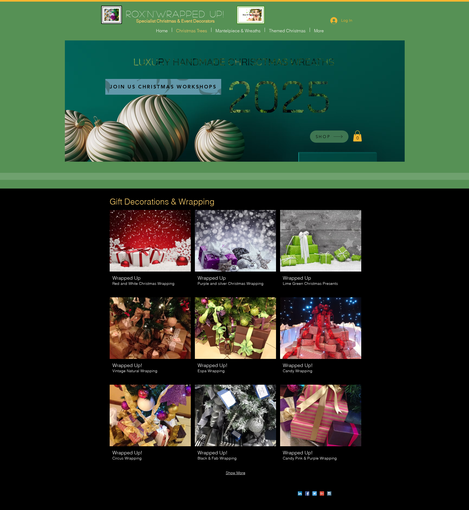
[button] (357, 136)
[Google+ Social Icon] (322, 493)
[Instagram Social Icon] (329, 493)
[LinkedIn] (300, 493)
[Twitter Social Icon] (314, 493)
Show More (235, 472)
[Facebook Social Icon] (307, 493)
